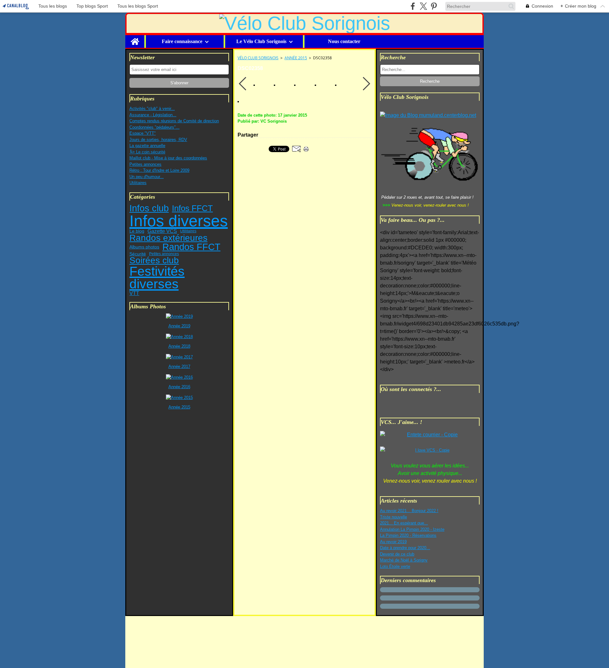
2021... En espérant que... (404, 523)
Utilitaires (138, 182)
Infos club (149, 208)
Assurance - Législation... (152, 114)
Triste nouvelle (393, 517)
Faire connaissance (182, 41)
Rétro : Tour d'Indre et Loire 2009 (159, 170)
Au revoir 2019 (393, 541)
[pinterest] (434, 6)
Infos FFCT (192, 208)
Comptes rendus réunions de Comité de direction (174, 121)
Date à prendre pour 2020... (405, 547)
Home (135, 37)
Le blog (136, 231)
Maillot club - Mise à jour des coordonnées (168, 158)
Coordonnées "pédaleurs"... (154, 127)
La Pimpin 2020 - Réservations (408, 535)
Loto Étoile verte (395, 566)
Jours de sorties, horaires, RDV (158, 139)
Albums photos (144, 247)
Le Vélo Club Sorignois (261, 41)
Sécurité (137, 254)
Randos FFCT (191, 247)
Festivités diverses (157, 278)
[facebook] (413, 6)
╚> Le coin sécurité (147, 152)
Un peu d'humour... (146, 176)
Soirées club (154, 260)
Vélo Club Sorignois (258, 58)
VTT (134, 293)
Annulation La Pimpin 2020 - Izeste (412, 529)
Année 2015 (296, 58)
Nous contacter (344, 41)
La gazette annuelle (147, 145)
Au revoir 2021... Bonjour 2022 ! (409, 510)
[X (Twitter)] (423, 6)
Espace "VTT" (142, 133)
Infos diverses (178, 221)
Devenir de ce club (397, 554)
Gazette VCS (162, 231)
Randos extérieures (168, 238)
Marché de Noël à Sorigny (404, 560)
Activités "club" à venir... (152, 108)
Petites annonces (145, 164)
